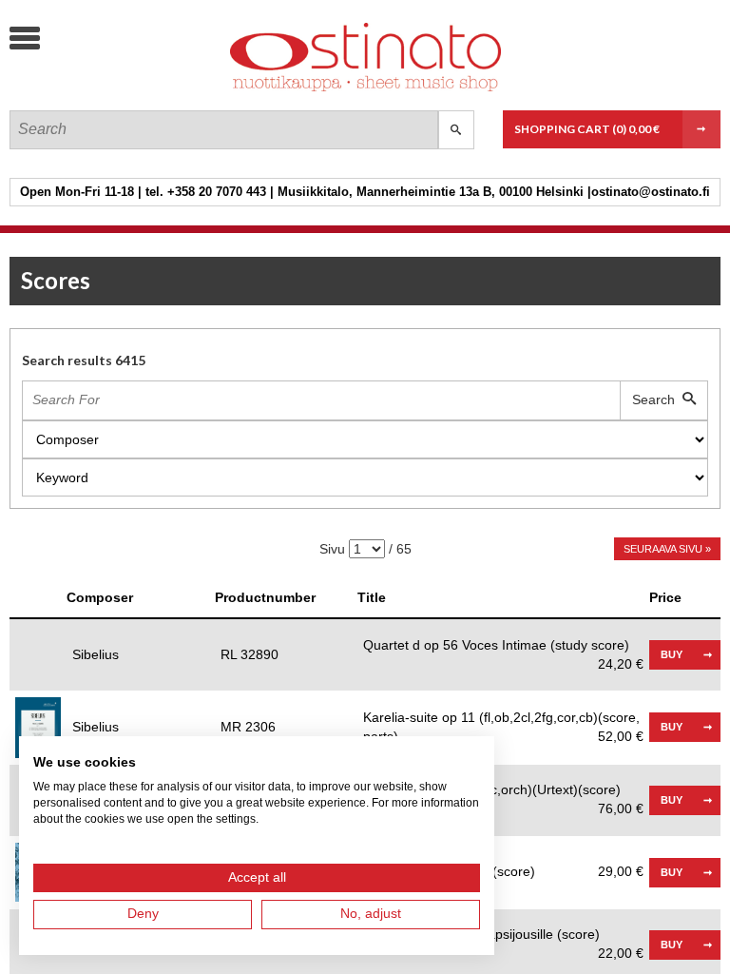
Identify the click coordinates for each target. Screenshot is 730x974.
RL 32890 (250, 654)
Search (657, 399)
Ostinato (152, 90)
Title (371, 597)
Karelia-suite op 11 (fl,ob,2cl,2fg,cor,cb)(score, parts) (503, 727)
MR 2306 (248, 726)
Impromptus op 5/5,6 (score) (503, 871)
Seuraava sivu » (667, 549)
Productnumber (265, 597)
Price (665, 597)
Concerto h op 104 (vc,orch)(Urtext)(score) (503, 791)
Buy (671, 654)
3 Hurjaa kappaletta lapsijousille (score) (503, 935)
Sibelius (95, 654)
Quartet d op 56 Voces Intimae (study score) (503, 646)
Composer (100, 597)
